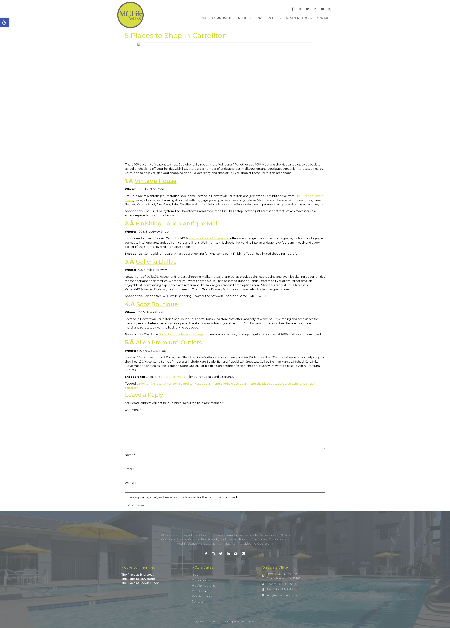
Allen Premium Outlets (169, 342)
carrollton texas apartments (201, 383)
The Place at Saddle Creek (140, 583)
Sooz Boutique (157, 304)
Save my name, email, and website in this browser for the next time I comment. (183, 497)
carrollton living (147, 383)
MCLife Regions (250, 18)
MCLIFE (273, 18)
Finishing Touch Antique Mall (177, 223)
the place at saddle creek (275, 383)
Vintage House (155, 180)
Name (130, 455)
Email (129, 469)
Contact (324, 18)
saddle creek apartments (239, 383)
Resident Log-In (299, 18)
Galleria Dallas (156, 261)
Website (130, 483)
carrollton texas (169, 383)
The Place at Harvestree (138, 579)
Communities (223, 18)
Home (203, 18)
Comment (133, 410)
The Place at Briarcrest (137, 574)
